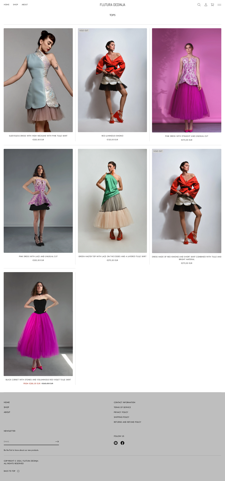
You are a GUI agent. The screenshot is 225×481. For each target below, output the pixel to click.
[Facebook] (122, 443)
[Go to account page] (205, 4)
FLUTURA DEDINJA (112, 4)
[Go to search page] (199, 4)
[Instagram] (115, 443)
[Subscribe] (57, 441)
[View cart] (212, 4)
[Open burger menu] (219, 4)
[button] (199, 4)
